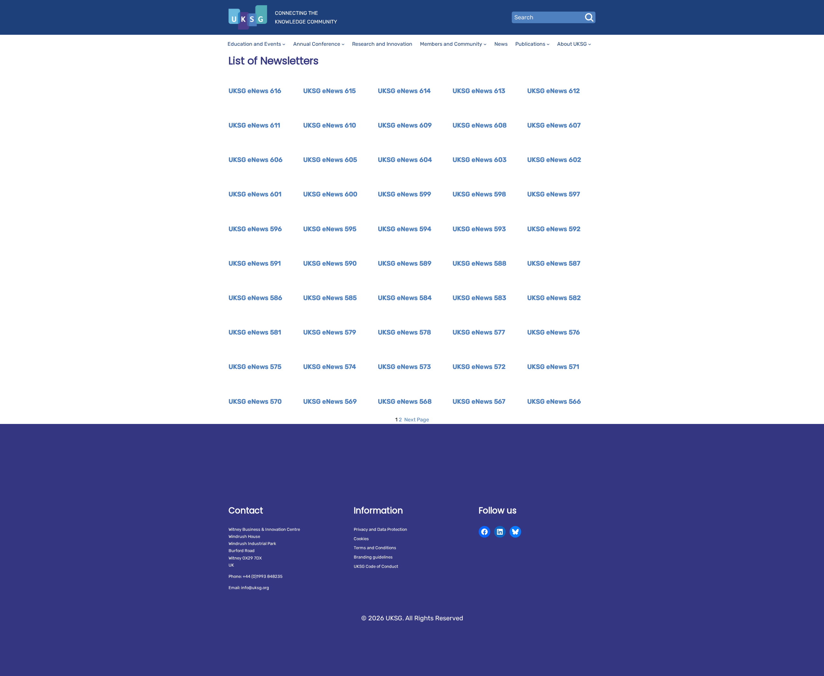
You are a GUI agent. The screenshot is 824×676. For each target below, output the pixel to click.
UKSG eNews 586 (255, 298)
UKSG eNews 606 (256, 160)
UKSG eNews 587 (553, 263)
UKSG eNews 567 (479, 401)
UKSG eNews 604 (405, 160)
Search (589, 17)
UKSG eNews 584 (405, 298)
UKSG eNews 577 (479, 332)
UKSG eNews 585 (330, 298)
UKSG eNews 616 (255, 91)
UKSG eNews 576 (553, 332)
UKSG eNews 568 (405, 401)
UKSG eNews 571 (553, 367)
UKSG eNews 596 (255, 229)
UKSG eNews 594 (404, 229)
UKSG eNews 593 (479, 229)
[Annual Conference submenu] (343, 44)
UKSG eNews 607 (554, 125)
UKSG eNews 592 (553, 229)
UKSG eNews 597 (553, 194)
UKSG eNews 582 (554, 298)
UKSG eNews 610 (329, 125)
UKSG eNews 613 (479, 91)
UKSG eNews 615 (329, 91)
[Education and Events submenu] (284, 44)
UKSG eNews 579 (329, 332)
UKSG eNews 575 (255, 367)
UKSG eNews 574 (329, 367)
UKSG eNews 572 (479, 367)
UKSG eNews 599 (404, 194)
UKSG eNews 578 (404, 332)
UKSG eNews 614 (404, 91)
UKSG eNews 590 (330, 263)
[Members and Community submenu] (485, 44)
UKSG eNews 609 (405, 125)
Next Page (416, 420)
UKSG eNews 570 (255, 401)
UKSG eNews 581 (255, 332)
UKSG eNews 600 (330, 194)
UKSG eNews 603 (480, 160)
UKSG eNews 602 (554, 160)
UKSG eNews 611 (254, 125)
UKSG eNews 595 (329, 229)
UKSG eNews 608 (480, 125)
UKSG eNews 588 (479, 263)
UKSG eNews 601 (255, 194)
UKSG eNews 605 (330, 160)
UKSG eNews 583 (479, 298)
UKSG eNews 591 (255, 263)
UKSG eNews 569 (330, 401)
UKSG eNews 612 (553, 91)
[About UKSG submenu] (589, 44)
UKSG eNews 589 (404, 263)
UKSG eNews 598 (479, 194)
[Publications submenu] (548, 44)
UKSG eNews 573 (404, 367)
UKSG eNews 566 (554, 401)
